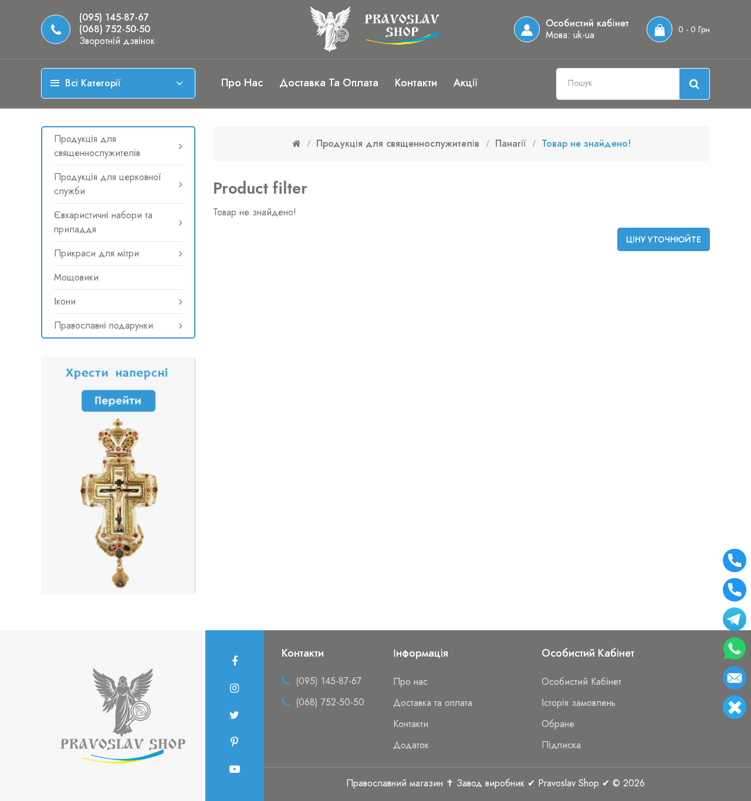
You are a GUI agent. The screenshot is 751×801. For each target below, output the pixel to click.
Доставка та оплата (328, 83)
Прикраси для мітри (96, 253)
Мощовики (76, 277)
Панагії (510, 143)
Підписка (561, 745)
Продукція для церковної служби (107, 184)
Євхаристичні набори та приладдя (103, 222)
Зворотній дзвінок (117, 41)
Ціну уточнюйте (663, 239)
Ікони (65, 301)
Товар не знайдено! (586, 143)
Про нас (242, 83)
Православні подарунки (103, 325)
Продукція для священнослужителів (97, 146)
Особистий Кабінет (581, 681)
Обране (558, 724)
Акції (466, 83)
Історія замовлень (578, 702)
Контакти (416, 83)
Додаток (411, 745)
